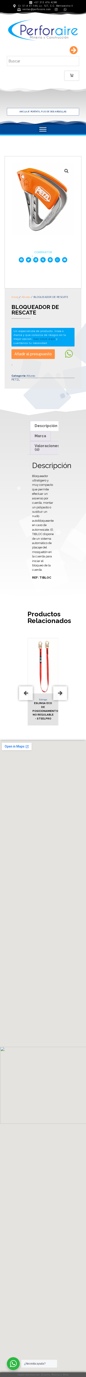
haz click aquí (44, 339)
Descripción (46, 426)
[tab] (46, 426)
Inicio (14, 297)
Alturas (26, 297)
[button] (21, 259)
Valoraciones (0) (47, 448)
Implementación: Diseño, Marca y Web (43, 1374)
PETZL (15, 379)
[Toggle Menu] (43, 129)
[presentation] (26, 693)
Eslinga (43, 699)
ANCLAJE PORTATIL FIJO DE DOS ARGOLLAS (43, 112)
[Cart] (71, 76)
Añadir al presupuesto (33, 354)
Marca (40, 436)
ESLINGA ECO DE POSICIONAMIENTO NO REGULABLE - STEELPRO (45, 711)
